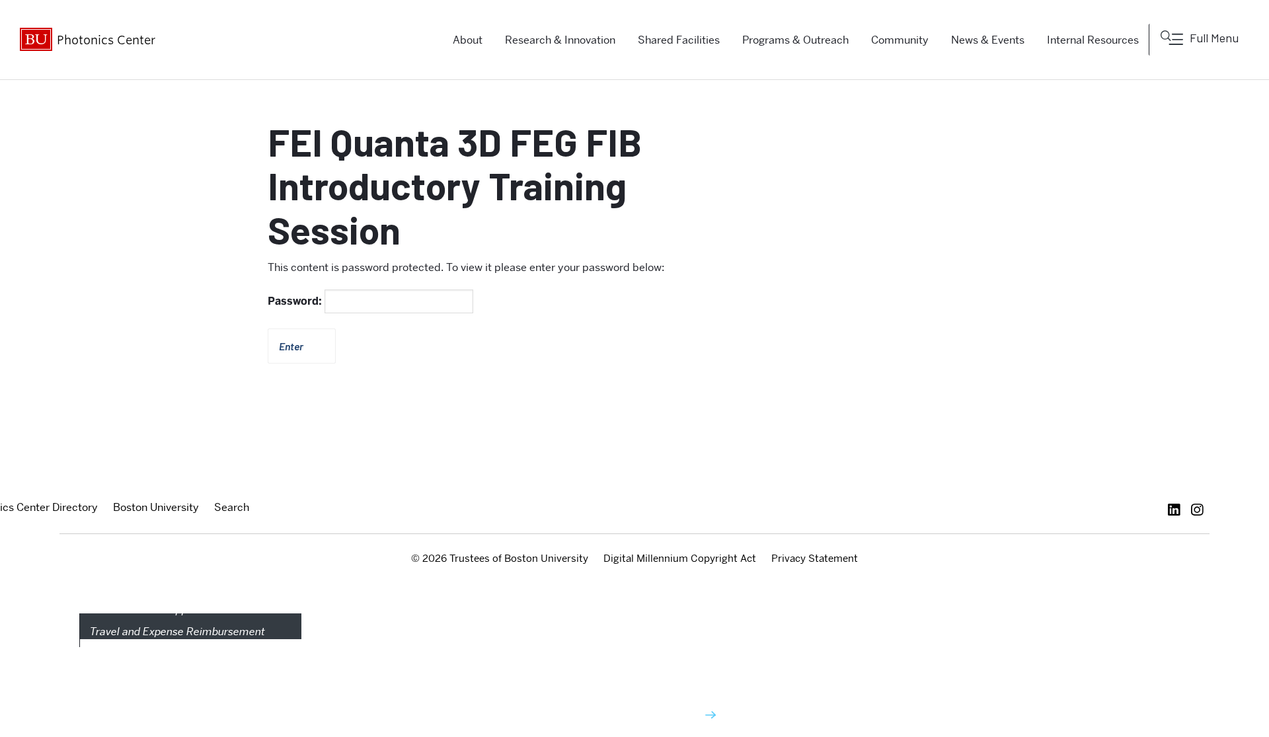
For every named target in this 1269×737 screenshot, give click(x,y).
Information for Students (622, 716)
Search (231, 507)
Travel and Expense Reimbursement (177, 632)
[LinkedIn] (1177, 510)
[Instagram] (1200, 510)
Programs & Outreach (795, 40)
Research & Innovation (560, 40)
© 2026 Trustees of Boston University (499, 558)
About (467, 40)
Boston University (156, 507)
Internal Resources (1093, 40)
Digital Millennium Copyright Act (679, 558)
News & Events (987, 40)
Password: (296, 301)
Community (900, 40)
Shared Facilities (679, 40)
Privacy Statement (814, 558)
